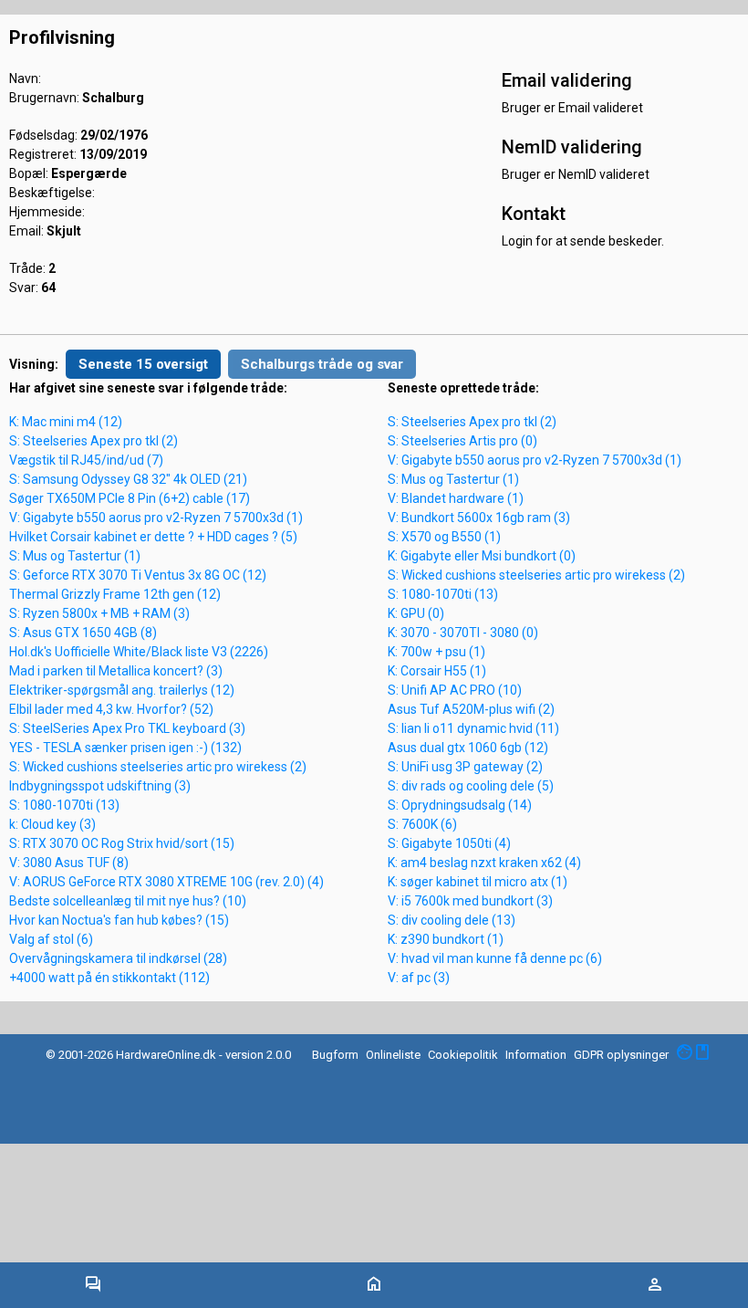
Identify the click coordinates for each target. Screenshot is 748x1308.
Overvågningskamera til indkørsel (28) (118, 958)
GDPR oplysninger (621, 1055)
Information (535, 1055)
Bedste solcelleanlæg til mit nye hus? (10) (127, 901)
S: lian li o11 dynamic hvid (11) (473, 728)
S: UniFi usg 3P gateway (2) (465, 766)
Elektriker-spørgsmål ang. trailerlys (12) (121, 690)
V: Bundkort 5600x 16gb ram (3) (479, 517)
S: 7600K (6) (422, 824)
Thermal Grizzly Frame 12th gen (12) (115, 594)
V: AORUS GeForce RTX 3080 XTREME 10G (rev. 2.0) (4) (166, 881)
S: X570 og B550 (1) (444, 536)
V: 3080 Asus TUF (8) (69, 862)
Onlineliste (393, 1055)
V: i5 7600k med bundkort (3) (470, 901)
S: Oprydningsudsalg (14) (460, 805)
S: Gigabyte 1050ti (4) (449, 843)
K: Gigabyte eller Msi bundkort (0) (482, 556)
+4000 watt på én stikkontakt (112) (109, 977)
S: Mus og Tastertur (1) (74, 556)
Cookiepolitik (463, 1055)
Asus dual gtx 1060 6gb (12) (468, 747)
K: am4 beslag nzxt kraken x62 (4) (484, 862)
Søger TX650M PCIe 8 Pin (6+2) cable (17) (129, 498)
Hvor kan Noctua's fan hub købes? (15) (119, 920)
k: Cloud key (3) (52, 824)
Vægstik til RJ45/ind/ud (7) (86, 460)
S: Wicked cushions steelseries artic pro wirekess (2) (157, 766)
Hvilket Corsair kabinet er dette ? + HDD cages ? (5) (153, 536)
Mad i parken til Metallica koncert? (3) (116, 671)
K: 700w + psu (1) (436, 651)
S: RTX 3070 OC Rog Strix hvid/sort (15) (121, 843)
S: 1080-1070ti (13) (64, 805)
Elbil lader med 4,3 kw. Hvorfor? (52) (111, 709)
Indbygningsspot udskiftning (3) (100, 786)
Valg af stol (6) (51, 939)
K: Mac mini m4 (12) (65, 421)
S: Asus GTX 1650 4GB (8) (83, 632)
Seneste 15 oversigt (143, 364)
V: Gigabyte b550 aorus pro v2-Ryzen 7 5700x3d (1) (156, 517)
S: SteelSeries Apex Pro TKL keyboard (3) (127, 728)
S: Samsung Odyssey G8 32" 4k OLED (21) (128, 479)
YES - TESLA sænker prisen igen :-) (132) (125, 747)
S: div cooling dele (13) (451, 920)
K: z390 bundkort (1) (446, 939)
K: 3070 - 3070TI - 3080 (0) (463, 632)
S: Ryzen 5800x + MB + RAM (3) (99, 613)
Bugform (335, 1055)
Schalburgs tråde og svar (322, 364)
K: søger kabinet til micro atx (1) (477, 881)
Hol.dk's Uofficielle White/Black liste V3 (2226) (138, 651)
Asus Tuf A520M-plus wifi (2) (471, 709)
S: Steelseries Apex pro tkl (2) (93, 441)
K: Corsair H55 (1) (437, 671)
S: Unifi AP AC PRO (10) (455, 690)
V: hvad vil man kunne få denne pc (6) (495, 958)
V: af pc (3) (419, 977)
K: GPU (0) (416, 613)
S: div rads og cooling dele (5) (471, 786)
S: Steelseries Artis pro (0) (462, 441)
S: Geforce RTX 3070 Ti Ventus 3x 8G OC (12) (137, 575)
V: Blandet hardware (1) (456, 498)
